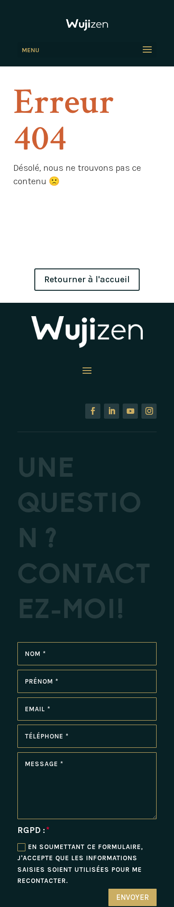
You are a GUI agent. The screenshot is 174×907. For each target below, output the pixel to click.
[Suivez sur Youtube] (130, 411)
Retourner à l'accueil (87, 279)
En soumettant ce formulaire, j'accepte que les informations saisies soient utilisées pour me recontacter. (80, 864)
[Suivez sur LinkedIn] (111, 411)
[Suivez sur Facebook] (92, 411)
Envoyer (132, 897)
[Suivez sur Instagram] (149, 411)
